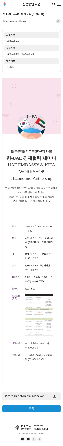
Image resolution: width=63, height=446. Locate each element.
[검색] (53, 4)
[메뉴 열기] (59, 4)
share (58, 21)
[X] (39, 439)
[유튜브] (28, 439)
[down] (54, 396)
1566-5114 (41, 429)
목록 (31, 408)
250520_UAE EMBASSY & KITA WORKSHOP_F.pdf (26, 396)
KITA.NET (4, 4)
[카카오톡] (22, 439)
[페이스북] (33, 439)
